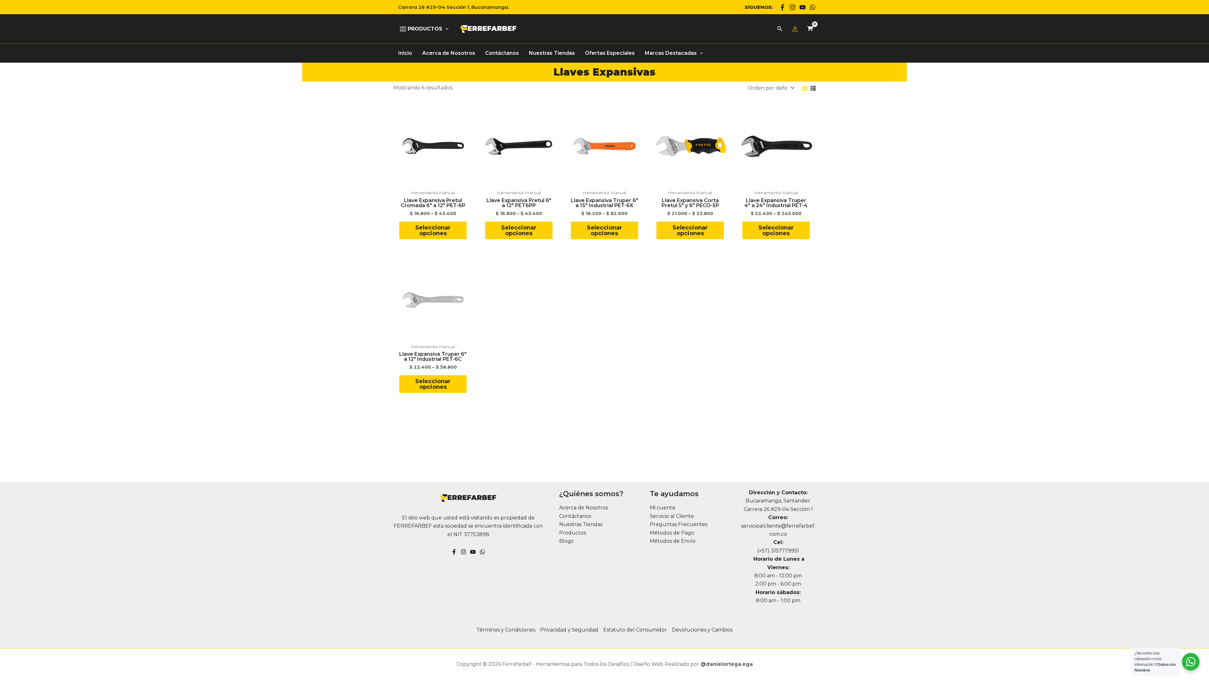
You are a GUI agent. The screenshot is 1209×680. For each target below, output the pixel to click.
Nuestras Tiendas (580, 524)
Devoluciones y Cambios (702, 630)
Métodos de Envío (672, 541)
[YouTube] (473, 552)
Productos (572, 533)
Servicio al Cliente (672, 516)
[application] (445, 29)
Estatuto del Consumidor (635, 630)
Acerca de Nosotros (583, 508)
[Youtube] (802, 7)
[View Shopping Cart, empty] (810, 29)
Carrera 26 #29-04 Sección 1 (778, 509)
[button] (451, 7)
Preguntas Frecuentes (678, 524)
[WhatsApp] (812, 7)
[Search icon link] (780, 29)
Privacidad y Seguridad (569, 630)
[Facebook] (782, 7)
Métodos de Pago (672, 533)
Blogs (566, 541)
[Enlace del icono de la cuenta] (795, 29)
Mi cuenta (662, 508)
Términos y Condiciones (505, 630)
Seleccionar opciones (433, 230)
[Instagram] (792, 7)
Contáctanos (575, 516)
